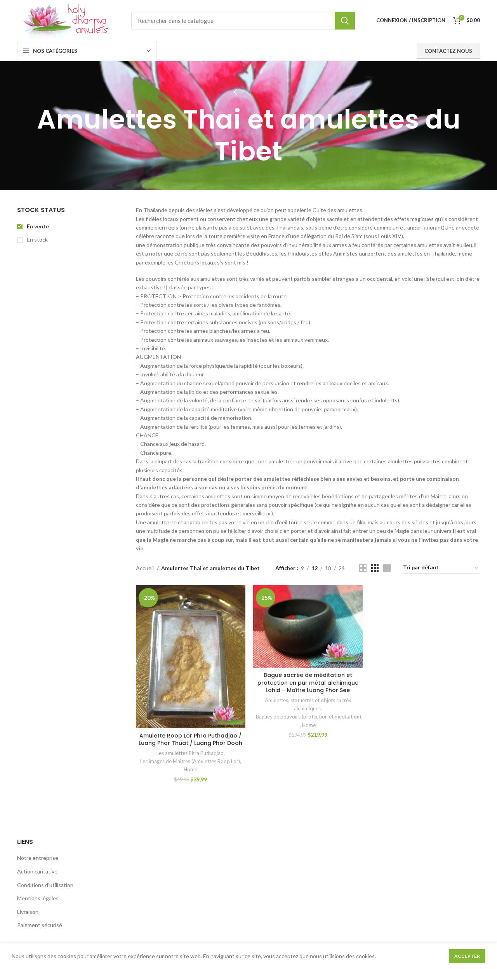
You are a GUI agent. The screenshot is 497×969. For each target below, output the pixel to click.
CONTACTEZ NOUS (448, 51)
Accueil (145, 568)
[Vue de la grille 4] (387, 568)
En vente (37, 226)
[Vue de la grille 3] (375, 568)
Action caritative (37, 871)
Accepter (467, 956)
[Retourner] (238, 92)
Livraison (27, 911)
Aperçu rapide (239, 598)
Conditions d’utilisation (45, 885)
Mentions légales (38, 898)
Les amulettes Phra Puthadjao (190, 753)
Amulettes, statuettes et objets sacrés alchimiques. (308, 704)
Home (190, 769)
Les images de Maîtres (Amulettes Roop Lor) (190, 761)
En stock (37, 239)
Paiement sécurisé (39, 925)
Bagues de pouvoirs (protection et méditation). (309, 716)
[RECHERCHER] (345, 21)
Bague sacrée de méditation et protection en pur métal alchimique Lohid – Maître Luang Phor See (307, 682)
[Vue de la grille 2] (363, 568)
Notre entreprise (37, 857)
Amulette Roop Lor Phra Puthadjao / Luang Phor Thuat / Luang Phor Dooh (190, 739)
